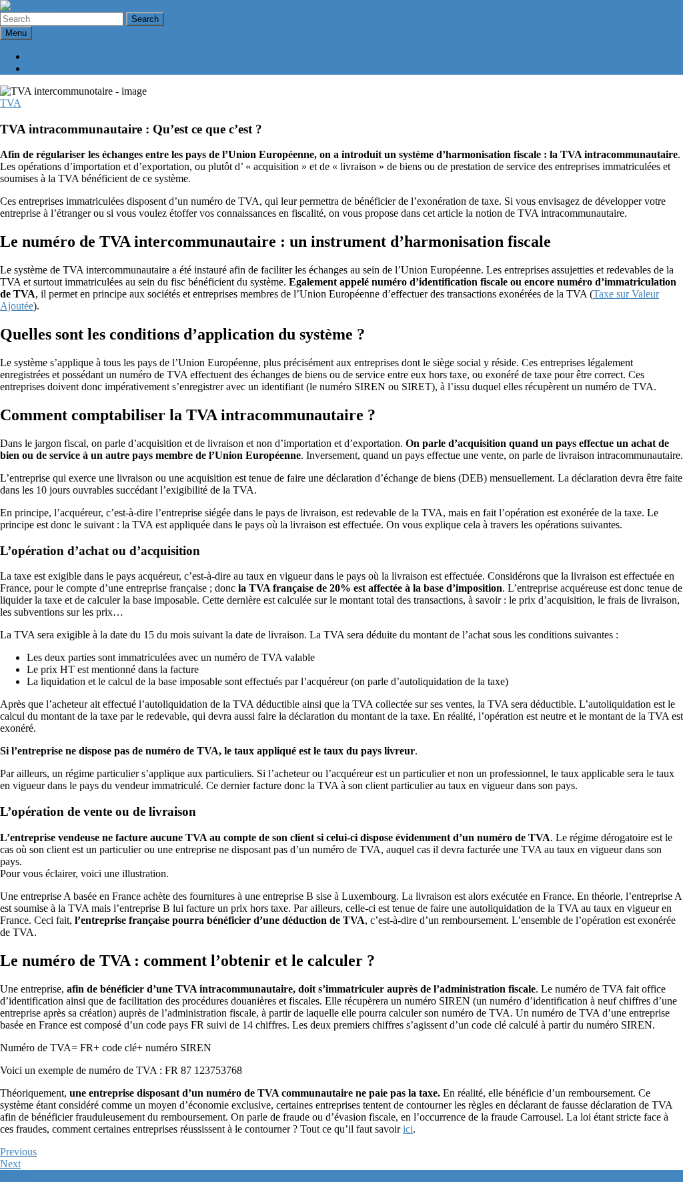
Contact (16, 1175)
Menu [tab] (16, 33)
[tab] (145, 19)
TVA (10, 103)
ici (408, 1129)
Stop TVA (48, 56)
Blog (37, 68)
